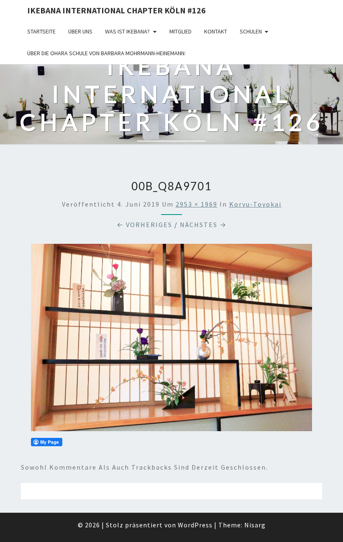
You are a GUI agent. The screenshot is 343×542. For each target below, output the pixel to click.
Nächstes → (203, 224)
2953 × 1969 (197, 204)
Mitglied (180, 31)
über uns (80, 31)
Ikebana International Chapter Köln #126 (116, 10)
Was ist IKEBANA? (127, 31)
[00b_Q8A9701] (171, 340)
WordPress (195, 525)
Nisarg (255, 525)
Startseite (41, 31)
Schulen (251, 31)
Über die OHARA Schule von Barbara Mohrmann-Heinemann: (106, 53)
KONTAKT (215, 31)
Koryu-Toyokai (255, 204)
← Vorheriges (144, 224)
